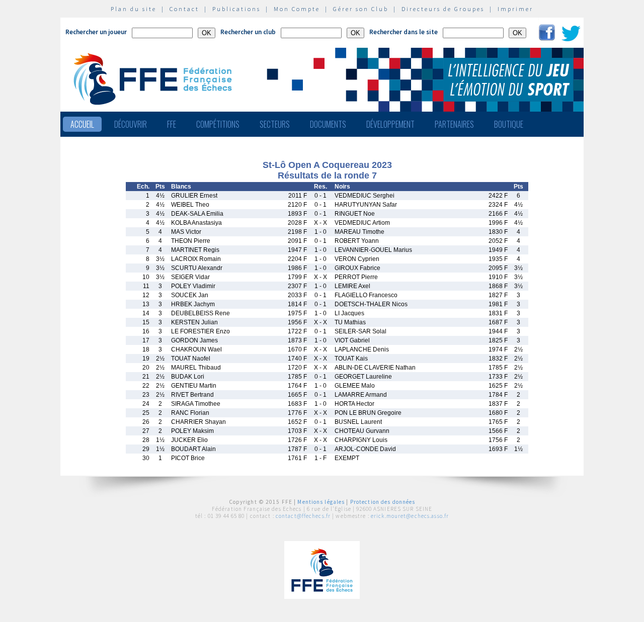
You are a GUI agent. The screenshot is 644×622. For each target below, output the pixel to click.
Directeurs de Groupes (443, 9)
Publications (236, 9)
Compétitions (217, 124)
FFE (171, 124)
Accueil (82, 124)
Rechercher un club (248, 32)
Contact (184, 9)
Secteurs (275, 124)
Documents (328, 124)
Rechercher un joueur (96, 32)
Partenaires (454, 124)
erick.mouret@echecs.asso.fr (410, 515)
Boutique (508, 124)
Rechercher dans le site (403, 32)
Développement (390, 124)
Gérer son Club (360, 9)
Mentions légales (321, 501)
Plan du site (133, 9)
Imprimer (515, 9)
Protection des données (383, 501)
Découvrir (130, 124)
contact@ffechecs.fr (303, 515)
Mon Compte (297, 9)
